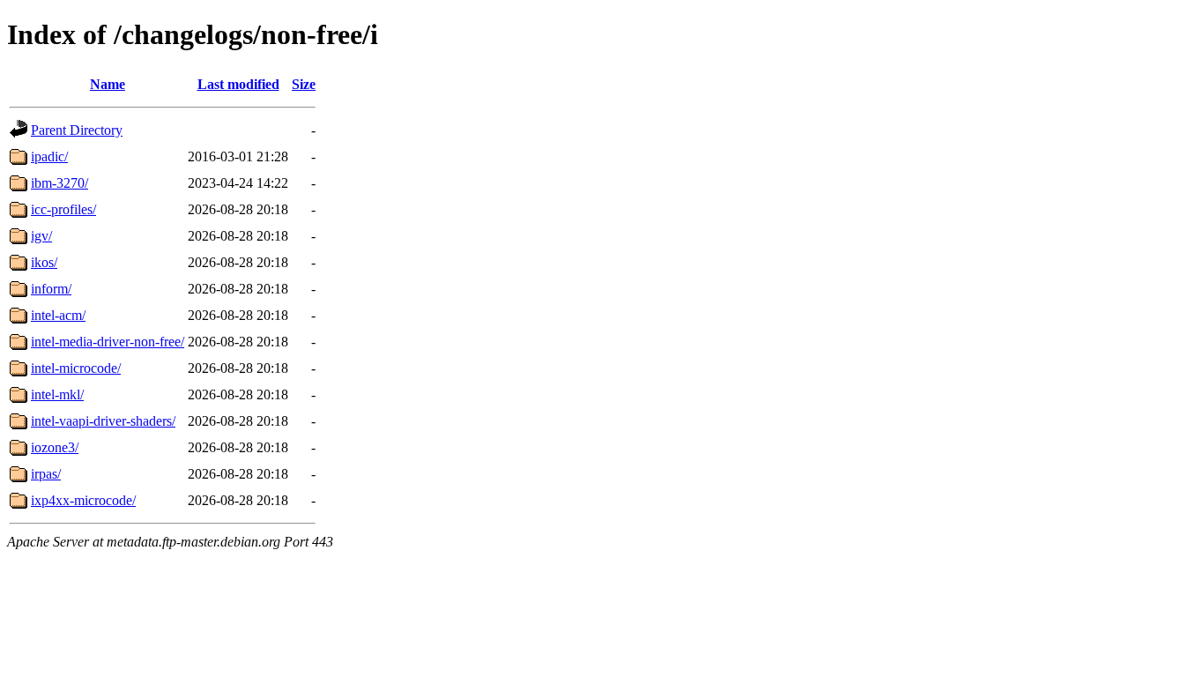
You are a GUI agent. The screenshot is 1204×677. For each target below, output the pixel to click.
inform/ (51, 288)
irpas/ (46, 473)
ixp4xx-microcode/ (83, 500)
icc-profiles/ (63, 209)
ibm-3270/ (59, 182)
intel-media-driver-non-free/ (107, 341)
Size (304, 84)
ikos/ (44, 262)
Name (107, 84)
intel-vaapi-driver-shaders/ (103, 420)
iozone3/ (54, 447)
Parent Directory (77, 130)
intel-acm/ (58, 315)
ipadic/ (49, 156)
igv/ (41, 235)
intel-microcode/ (76, 368)
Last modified (238, 84)
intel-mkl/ (57, 394)
